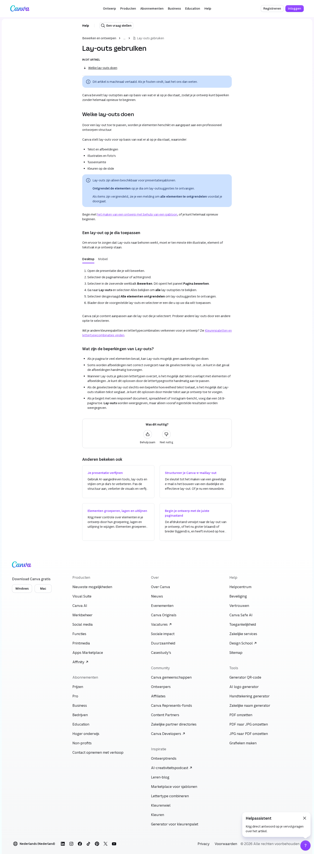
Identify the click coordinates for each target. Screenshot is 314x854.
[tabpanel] (157, 286)
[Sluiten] (304, 818)
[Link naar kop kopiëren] (78, 114)
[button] (109, 8)
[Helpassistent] (305, 845)
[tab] (88, 259)
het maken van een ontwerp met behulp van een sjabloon (137, 214)
